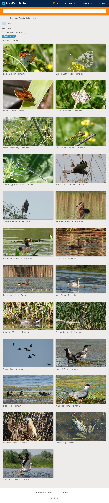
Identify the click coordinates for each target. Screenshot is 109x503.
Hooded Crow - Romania (67, 369)
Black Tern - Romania (12, 406)
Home (59, 3)
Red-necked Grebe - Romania (69, 221)
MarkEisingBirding (16, 3)
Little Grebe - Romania (66, 258)
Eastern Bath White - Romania (69, 74)
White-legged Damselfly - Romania (19, 184)
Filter (9, 24)
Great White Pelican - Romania (17, 479)
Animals (70, 3)
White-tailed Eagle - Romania (16, 221)
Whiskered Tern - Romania (68, 406)
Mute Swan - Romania (66, 295)
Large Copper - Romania (14, 74)
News (90, 3)
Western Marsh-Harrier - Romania (71, 184)
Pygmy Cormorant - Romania (69, 332)
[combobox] (54, 11)
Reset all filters (9, 36)
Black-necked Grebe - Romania (17, 258)
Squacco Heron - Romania (15, 443)
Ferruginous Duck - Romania (16, 295)
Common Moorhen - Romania (16, 332)
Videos (84, 3)
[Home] (3, 3)
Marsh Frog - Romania (66, 443)
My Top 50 (77, 3)
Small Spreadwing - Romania (16, 148)
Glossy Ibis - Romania (13, 369)
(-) (5, 32)
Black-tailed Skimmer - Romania (70, 148)
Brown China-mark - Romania (69, 111)
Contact (104, 3)
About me (96, 3)
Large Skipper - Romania (14, 111)
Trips (64, 3)
